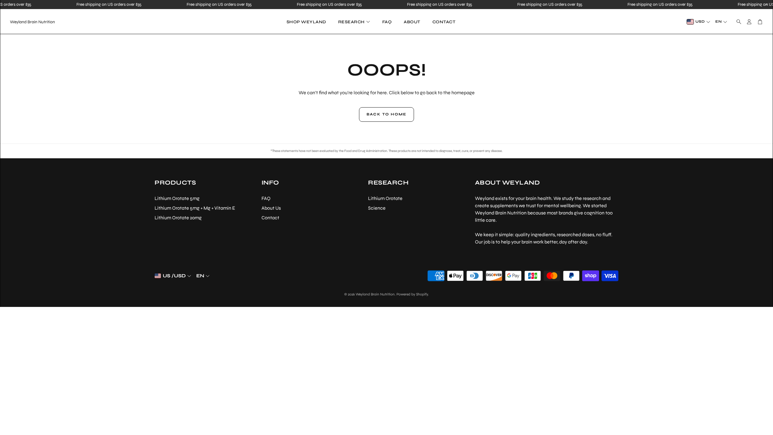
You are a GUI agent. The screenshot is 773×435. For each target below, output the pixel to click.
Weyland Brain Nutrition (32, 21)
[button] (737, 22)
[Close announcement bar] (766, 4)
